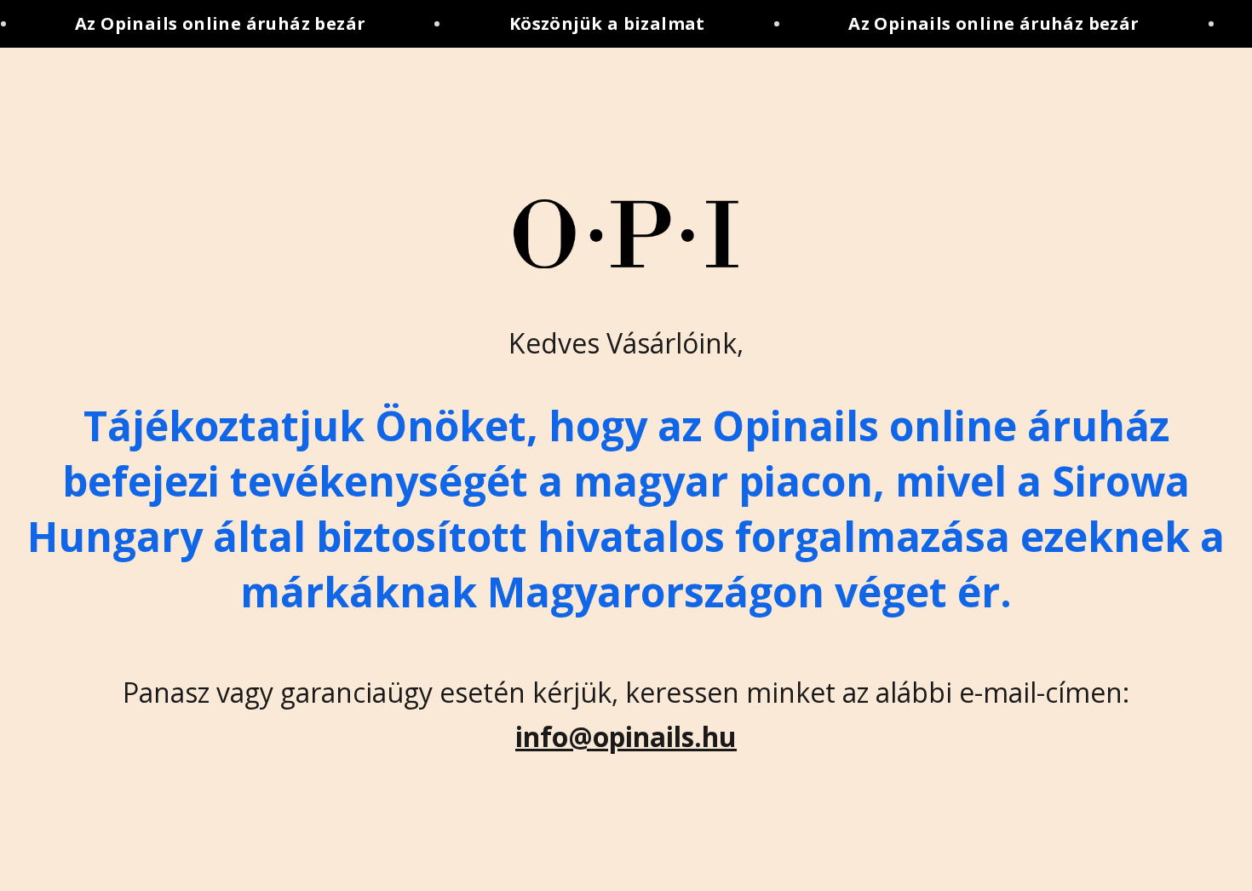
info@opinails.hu (626, 736)
